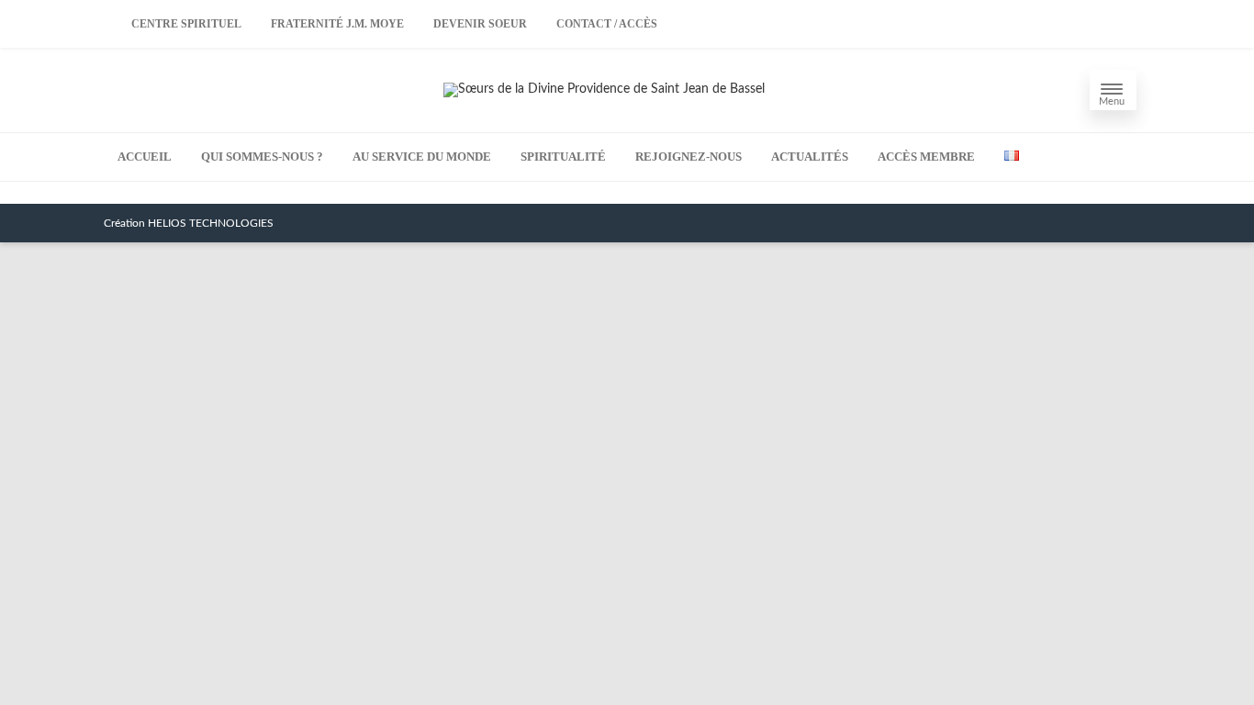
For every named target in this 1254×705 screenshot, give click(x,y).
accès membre (926, 156)
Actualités (809, 156)
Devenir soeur (480, 23)
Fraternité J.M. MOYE (337, 23)
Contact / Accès (606, 23)
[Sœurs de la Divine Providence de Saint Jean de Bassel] (604, 89)
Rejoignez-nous (688, 156)
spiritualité (563, 156)
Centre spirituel (186, 23)
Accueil (145, 156)
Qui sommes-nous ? (262, 156)
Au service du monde (422, 156)
